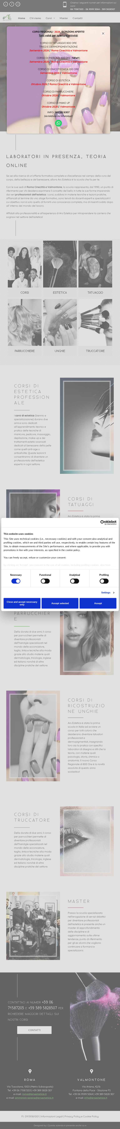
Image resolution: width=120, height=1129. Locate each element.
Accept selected (60, 603)
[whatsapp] (58, 123)
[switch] (45, 581)
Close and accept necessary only (22, 603)
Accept (98, 603)
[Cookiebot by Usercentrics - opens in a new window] (102, 522)
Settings (105, 592)
